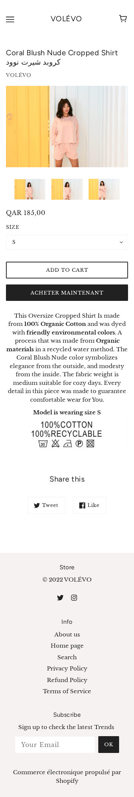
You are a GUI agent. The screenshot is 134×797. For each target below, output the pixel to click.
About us (67, 634)
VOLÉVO (66, 18)
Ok (108, 744)
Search (67, 657)
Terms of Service (67, 691)
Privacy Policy (67, 668)
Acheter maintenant (67, 293)
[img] (60, 597)
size (12, 227)
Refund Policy (67, 680)
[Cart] (124, 19)
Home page (67, 645)
